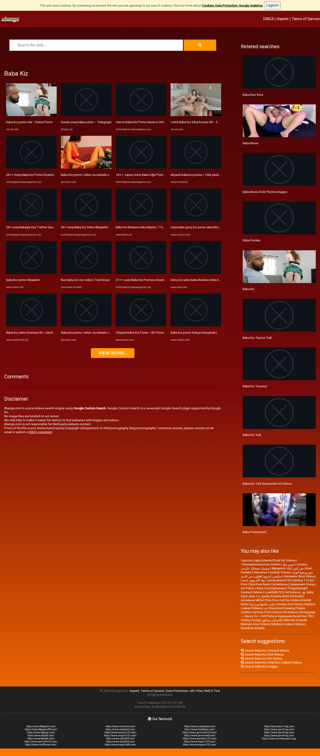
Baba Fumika (251, 240)
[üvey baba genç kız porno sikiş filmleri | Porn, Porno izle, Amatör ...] (196, 220)
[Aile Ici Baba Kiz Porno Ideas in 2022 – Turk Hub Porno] (141, 115)
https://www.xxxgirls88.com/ (120, 744)
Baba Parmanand (254, 532)
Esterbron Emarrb (253, 628)
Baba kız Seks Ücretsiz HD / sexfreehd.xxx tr (37, 333)
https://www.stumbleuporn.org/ (279, 738)
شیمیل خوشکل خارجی (255, 568)
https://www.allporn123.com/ (200, 741)
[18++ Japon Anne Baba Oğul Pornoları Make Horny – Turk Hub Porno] (141, 168)
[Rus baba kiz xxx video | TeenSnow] (86, 273)
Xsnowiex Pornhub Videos (272, 572)
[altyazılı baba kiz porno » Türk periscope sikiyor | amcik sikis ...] (196, 168)
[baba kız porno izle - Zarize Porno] (31, 115)
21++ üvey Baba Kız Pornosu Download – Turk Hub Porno (155, 280)
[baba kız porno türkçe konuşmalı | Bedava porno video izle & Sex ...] (196, 325)
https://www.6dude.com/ (40, 735)
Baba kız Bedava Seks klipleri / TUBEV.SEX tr (146, 227)
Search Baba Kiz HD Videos (263, 658)
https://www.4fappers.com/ (41, 726)
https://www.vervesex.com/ (120, 726)
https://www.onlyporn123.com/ (199, 744)
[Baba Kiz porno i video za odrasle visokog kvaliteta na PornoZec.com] (86, 168)
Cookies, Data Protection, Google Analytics (232, 5)
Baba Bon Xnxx (253, 95)
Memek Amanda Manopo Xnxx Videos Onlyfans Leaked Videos (274, 622)
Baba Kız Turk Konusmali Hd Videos (267, 484)
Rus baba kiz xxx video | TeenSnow (85, 280)
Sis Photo (247, 588)
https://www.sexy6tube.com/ (200, 726)
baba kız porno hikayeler (23, 280)
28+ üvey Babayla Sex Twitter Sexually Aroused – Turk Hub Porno (51, 227)
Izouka (301, 564)
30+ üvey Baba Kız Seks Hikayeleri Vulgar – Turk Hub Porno (102, 227)
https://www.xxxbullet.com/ (120, 729)
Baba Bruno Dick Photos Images (265, 192)
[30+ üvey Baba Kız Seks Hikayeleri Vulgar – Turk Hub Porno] (86, 220)
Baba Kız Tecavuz (255, 386)
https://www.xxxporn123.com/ (120, 735)
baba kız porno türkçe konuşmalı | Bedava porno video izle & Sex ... (217, 333)
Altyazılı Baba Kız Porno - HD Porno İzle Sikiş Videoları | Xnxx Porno (162, 333)
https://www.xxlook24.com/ (120, 741)
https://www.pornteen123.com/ (200, 738)
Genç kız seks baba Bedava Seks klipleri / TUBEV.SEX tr (209, 280)
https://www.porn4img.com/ (279, 735)
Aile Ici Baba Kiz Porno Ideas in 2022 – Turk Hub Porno (153, 122)
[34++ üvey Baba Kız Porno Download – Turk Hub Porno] (31, 168)
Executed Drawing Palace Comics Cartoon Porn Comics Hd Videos (273, 610)
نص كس (298, 568)
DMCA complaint (40, 432)
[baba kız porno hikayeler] (31, 273)
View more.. (112, 352)
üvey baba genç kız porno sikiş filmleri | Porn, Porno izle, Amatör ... (216, 227)
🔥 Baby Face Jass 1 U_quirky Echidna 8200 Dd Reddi (277, 594)
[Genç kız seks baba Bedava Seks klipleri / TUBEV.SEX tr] (196, 273)
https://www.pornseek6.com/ (200, 735)
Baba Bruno (250, 143)
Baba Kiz (249, 289)
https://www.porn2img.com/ (279, 729)
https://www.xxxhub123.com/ (120, 732)
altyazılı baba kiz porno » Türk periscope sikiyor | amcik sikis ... (213, 175)
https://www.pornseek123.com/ (199, 732)
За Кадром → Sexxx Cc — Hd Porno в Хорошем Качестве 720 (278, 614)
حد (266, 608)
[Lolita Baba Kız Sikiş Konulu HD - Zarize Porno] (196, 115)
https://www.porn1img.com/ (279, 726)
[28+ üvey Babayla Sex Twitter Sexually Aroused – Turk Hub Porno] (31, 220)
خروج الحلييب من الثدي (255, 576)
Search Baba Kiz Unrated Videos (266, 651)
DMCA (268, 18)
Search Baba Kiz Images (261, 666)
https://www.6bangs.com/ (41, 732)
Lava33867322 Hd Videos (282, 592)
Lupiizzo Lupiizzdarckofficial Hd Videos (268, 560)
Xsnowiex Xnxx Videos (300, 576)
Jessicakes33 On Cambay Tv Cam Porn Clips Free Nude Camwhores (277, 582)
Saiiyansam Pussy (302, 584)
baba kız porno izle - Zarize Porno (29, 122)
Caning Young (250, 620)
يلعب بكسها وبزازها (262, 604)
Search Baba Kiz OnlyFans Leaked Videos (273, 662)
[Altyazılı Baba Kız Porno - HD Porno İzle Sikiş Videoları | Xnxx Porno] (141, 325)
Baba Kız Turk (252, 435)
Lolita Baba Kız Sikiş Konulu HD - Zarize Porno (202, 122)
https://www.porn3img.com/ (279, 732)
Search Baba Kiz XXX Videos (264, 654)
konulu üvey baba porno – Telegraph (86, 122)
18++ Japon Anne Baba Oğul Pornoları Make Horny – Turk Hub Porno (163, 175)
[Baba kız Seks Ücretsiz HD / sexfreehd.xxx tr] (31, 325)
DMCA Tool (212, 691)
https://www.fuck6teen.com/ (199, 729)
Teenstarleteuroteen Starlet (260, 564)
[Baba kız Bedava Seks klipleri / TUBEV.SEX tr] (141, 220)
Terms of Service (306, 18)
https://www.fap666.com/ (41, 738)
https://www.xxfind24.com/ (120, 738)
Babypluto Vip (281, 568)
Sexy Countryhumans (271, 588)
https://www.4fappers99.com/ (41, 729)
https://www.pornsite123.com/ (41, 741)
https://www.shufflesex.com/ (41, 744)
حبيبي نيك (288, 564)
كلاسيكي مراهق (272, 620)
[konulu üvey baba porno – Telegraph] (86, 115)
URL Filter (196, 691)
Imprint (283, 18)
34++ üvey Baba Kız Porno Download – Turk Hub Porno (44, 175)
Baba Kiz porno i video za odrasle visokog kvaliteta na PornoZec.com (109, 175)
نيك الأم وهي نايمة (253, 580)
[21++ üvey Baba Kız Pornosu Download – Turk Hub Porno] (141, 273)
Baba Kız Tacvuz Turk (257, 338)
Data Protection (177, 691)
